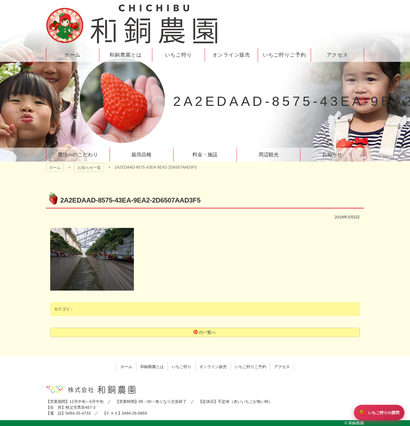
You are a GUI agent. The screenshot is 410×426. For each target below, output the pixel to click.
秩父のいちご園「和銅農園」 (132, 24)
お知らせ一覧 (89, 167)
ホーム (55, 167)
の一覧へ (207, 332)
